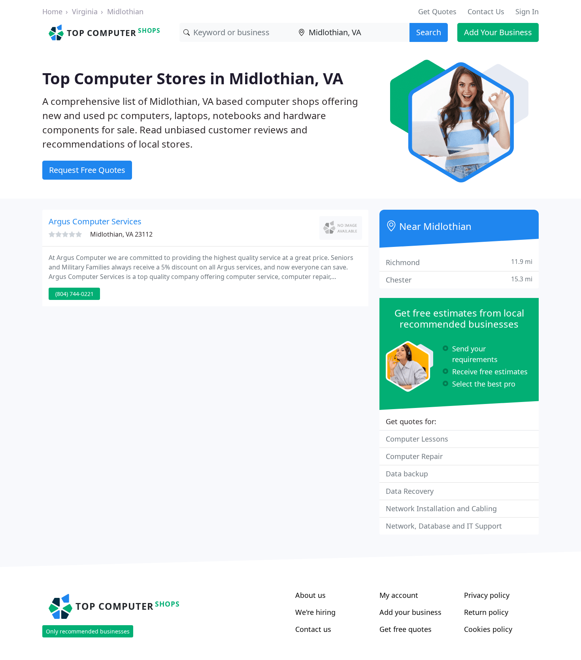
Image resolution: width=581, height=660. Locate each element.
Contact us (313, 629)
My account (398, 595)
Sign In (527, 11)
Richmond (459, 262)
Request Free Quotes (87, 170)
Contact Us (486, 11)
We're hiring (315, 612)
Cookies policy (488, 629)
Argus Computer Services (95, 221)
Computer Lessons (417, 439)
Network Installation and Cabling (441, 508)
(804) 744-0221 (74, 294)
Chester (459, 279)
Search (428, 32)
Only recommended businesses (88, 631)
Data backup (407, 473)
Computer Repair (414, 456)
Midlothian (125, 11)
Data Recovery (410, 491)
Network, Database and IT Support (444, 526)
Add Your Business (498, 32)
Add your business (410, 612)
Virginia (85, 11)
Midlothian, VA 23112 (121, 234)
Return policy (486, 612)
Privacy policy (486, 595)
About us (310, 595)
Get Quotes (437, 11)
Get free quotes (405, 629)
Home (52, 11)
